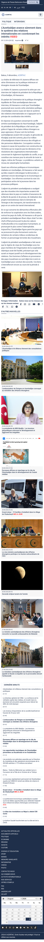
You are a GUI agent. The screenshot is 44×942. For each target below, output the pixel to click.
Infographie (6, 862)
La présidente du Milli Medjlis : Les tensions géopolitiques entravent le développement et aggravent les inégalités (18, 430)
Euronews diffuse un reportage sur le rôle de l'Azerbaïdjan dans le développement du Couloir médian (19, 472)
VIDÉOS (4, 865)
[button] (22, 53)
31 (6, 922)
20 (24, 916)
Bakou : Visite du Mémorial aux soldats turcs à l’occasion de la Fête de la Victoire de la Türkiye (20, 771)
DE (10, 7)
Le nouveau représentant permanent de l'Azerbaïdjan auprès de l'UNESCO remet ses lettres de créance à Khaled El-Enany (22, 781)
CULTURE (4, 848)
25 (12, 919)
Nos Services (6, 880)
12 (18, 913)
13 (24, 913)
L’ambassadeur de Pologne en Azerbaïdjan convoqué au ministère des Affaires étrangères (21, 390)
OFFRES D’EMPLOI (7, 882)
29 (35, 919)
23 (41, 916)
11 (12, 913)
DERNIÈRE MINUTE (12, 685)
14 (30, 913)
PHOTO (3, 868)
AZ (2, 7)
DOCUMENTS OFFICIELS (9, 834)
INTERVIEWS (19, 21)
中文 (23, 7)
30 (41, 919)
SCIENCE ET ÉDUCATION (10, 851)
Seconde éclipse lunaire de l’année (15, 594)
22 (35, 916)
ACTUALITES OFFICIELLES (10, 831)
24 (6, 919)
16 (41, 913)
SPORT (3, 854)
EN (7, 7)
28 (30, 919)
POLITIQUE (6, 21)
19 (18, 916)
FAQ (2, 886)
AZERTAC (22, 75)
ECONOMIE (5, 839)
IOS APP (4, 894)
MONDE (4, 857)
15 (35, 913)
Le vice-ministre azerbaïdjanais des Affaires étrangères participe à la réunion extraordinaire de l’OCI (20, 554)
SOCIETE (4, 845)
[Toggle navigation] (39, 14)
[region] (23, 755)
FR (12, 7)
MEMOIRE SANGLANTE (9, 859)
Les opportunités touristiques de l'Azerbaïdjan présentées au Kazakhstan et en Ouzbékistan (20, 751)
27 (24, 919)
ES (15, 7)
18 (12, 916)
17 (6, 916)
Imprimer (18, 40)
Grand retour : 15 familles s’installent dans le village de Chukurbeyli (21, 513)
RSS (2, 889)
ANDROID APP (6, 891)
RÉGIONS (4, 842)
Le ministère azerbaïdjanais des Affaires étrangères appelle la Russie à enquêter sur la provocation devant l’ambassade (22, 674)
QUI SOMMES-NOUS (8, 874)
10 (6, 913)
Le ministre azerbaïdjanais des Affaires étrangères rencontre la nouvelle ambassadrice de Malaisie (21, 633)
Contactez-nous (8, 871)
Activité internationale (11, 877)
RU (4, 7)
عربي (18, 7)
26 (18, 919)
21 (30, 916)
